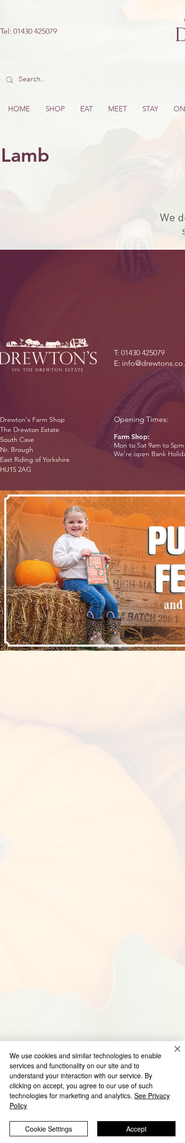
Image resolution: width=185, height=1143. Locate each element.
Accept (136, 1128)
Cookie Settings (48, 1128)
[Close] (171, 1054)
